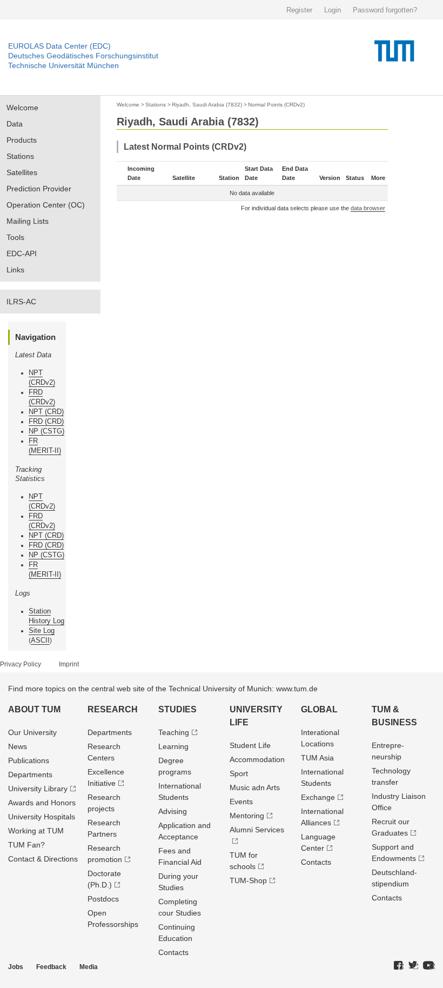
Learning (173, 746)
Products (21, 140)
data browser (368, 208)
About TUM (34, 709)
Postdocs (103, 898)
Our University (32, 732)
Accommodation (257, 759)
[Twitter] (413, 966)
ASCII (40, 640)
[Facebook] (399, 966)
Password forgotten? (385, 10)
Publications (28, 760)
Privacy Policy (20, 664)
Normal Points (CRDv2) (276, 105)
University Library (38, 788)
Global (319, 709)
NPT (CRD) (46, 412)
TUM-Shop (248, 880)
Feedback (51, 967)
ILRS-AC (21, 301)
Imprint (69, 664)
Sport (239, 773)
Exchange (318, 797)
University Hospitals (41, 816)
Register (299, 10)
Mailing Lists (27, 221)
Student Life (250, 745)
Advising (172, 811)
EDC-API (21, 253)
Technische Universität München (63, 65)
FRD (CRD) (46, 421)
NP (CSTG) (46, 431)
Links (15, 269)
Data (14, 123)
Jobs (15, 967)
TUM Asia (317, 757)
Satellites (21, 172)
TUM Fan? (26, 844)
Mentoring (247, 815)
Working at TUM (36, 830)
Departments (30, 774)
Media (88, 967)
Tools (15, 237)
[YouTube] (429, 966)
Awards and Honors (42, 802)
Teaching (173, 732)
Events (241, 801)
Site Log (42, 630)
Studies (177, 709)
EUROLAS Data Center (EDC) (59, 46)
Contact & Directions (43, 859)
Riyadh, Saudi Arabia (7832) (207, 105)
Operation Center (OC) (45, 205)
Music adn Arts (255, 787)
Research (113, 709)
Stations (20, 156)
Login (332, 10)
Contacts (173, 952)
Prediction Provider (38, 188)
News (17, 746)
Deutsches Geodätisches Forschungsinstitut (83, 55)
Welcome (22, 107)
